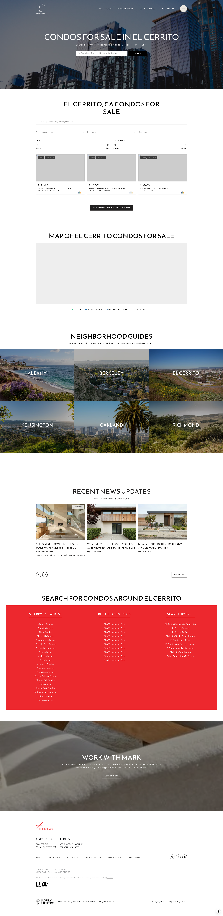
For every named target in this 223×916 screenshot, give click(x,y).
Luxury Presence (105, 901)
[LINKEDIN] (178, 857)
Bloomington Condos (45, 640)
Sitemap (110, 878)
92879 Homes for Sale (114, 628)
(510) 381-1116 (167, 8)
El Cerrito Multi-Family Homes (180, 648)
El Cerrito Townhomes (180, 652)
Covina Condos (45, 684)
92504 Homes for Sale (114, 656)
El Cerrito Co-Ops (180, 632)
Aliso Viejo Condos (45, 664)
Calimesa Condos (45, 700)
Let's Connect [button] (111, 776)
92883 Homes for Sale (114, 644)
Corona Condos (45, 624)
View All (111, 462)
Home (39, 857)
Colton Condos (45, 652)
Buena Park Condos (45, 688)
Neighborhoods (93, 857)
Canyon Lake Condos (45, 648)
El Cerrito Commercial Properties (180, 624)
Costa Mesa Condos (45, 672)
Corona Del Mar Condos (45, 676)
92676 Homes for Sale (114, 660)
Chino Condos (45, 632)
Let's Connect (134, 858)
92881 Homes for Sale (114, 624)
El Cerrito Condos (180, 628)
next (45, 574)
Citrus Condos (45, 696)
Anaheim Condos (45, 656)
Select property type (44, 132)
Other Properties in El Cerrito (180, 656)
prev (38, 574)
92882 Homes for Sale (114, 632)
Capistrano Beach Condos (45, 692)
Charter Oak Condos (45, 680)
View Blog (179, 575)
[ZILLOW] (184, 857)
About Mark (54, 857)
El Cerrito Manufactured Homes (180, 644)
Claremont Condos (45, 668)
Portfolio (105, 8)
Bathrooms (91, 132)
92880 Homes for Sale (114, 652)
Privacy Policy (179, 901)
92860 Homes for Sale (114, 640)
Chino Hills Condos (45, 636)
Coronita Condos (45, 628)
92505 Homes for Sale (114, 648)
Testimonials (114, 857)
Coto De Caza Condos (45, 644)
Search (137, 53)
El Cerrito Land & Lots (180, 640)
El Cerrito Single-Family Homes (180, 636)
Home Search (125, 8)
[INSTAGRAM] (172, 857)
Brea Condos (45, 660)
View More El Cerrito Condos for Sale (111, 207)
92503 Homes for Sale (114, 636)
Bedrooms (143, 132)
